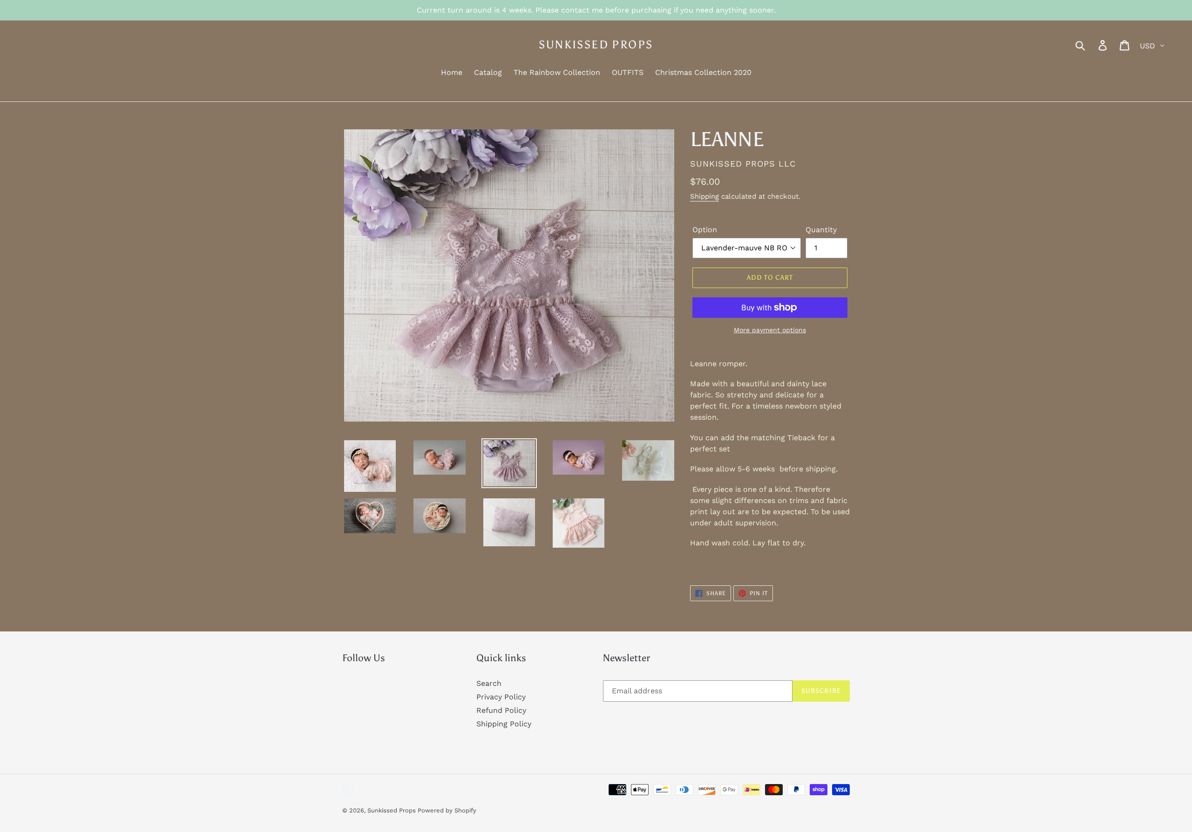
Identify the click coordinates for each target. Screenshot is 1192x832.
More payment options (770, 330)
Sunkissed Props (596, 44)
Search (488, 683)
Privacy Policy (501, 696)
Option (704, 229)
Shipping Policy (503, 723)
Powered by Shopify (447, 810)
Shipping (704, 196)
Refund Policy (501, 710)
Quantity (821, 229)
